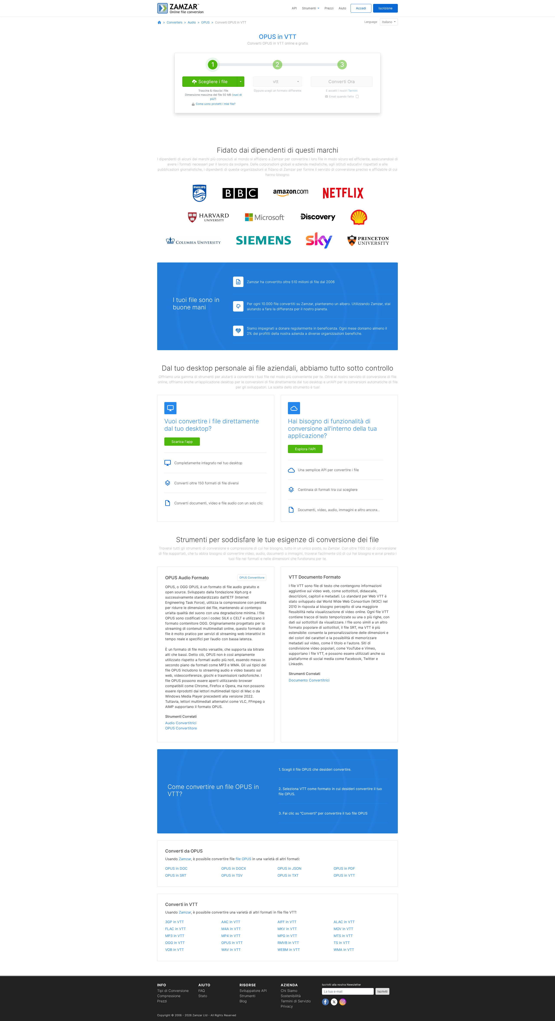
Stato (202, 996)
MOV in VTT (343, 929)
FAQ (201, 990)
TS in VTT (342, 942)
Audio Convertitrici (180, 723)
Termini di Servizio (296, 1001)
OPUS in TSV (232, 875)
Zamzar (185, 859)
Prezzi (329, 8)
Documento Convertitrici (309, 680)
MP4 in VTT (230, 936)
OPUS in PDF (344, 868)
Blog (243, 1001)
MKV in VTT (287, 929)
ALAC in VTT (344, 922)
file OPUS (243, 859)
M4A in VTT (231, 929)
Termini (352, 90)
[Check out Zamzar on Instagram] (342, 1002)
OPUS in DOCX (233, 868)
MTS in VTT (343, 936)
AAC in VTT (230, 922)
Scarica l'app (182, 441)
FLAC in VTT (175, 929)
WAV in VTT (231, 949)
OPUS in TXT (288, 875)
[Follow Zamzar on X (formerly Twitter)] (334, 1002)
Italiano (387, 22)
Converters (174, 22)
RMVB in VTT (288, 942)
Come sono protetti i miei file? (215, 104)
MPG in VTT (287, 936)
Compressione (168, 996)
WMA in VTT (344, 949)
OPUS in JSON (289, 868)
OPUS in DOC (176, 868)
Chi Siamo (289, 990)
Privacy (287, 1006)
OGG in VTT (175, 942)
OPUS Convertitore (251, 577)
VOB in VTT (174, 949)
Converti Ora (341, 81)
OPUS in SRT (175, 875)
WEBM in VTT (289, 949)
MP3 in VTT (174, 936)
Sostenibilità (291, 996)
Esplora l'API (305, 449)
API (294, 8)
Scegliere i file (212, 81)
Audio (192, 22)
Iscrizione (385, 8)
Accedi (361, 8)
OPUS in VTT (344, 875)
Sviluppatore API (253, 990)
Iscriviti (382, 991)
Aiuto (342, 8)
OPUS (205, 22)
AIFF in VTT (287, 922)
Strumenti (309, 8)
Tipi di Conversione (173, 990)
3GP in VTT (174, 922)
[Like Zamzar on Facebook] (326, 1002)
